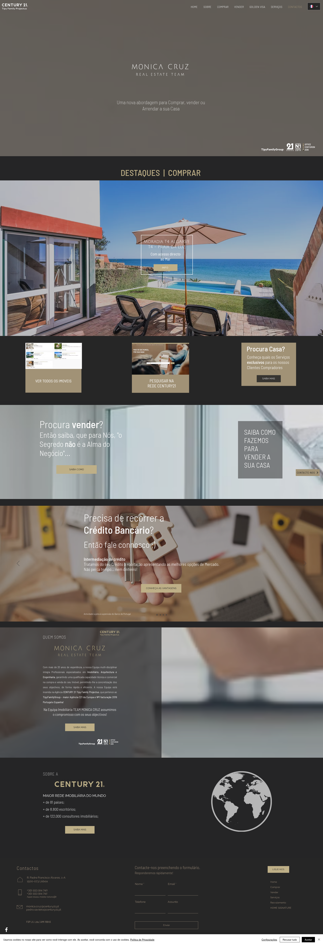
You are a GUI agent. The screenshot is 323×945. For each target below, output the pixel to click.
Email (171, 884)
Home (273, 882)
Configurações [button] (269, 939)
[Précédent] (18, 258)
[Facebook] (6, 930)
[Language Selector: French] (314, 6)
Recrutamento (278, 902)
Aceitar (308, 939)
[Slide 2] (161, 329)
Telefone (140, 902)
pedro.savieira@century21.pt (43, 909)
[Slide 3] (164, 329)
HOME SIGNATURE (280, 907)
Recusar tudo (290, 939)
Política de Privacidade (142, 939)
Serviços (275, 897)
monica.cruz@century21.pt (42, 906)
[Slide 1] (155, 329)
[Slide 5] (167, 329)
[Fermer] (319, 939)
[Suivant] (304, 258)
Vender (274, 892)
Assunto (173, 902)
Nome (139, 884)
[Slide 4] (158, 329)
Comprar (275, 887)
